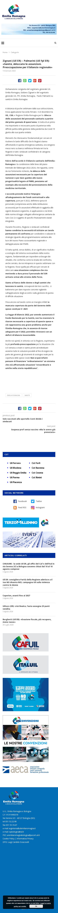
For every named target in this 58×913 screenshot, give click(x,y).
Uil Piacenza (16, 482)
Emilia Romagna (13, 395)
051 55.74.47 (11, 825)
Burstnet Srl (32, 909)
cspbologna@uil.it (16, 831)
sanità (27, 395)
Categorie (15, 52)
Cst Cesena (37, 472)
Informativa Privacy (25, 838)
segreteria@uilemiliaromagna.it (22, 828)
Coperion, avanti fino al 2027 (16, 595)
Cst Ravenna (38, 467)
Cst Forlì (36, 463)
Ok (36, 906)
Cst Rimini (37, 477)
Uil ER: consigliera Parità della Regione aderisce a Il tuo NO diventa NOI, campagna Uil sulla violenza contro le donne (27, 582)
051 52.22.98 (10, 821)
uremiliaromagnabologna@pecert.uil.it (23, 835)
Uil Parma (14, 477)
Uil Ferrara (15, 463)
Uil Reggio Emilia (18, 472)
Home (5, 52)
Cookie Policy (8, 838)
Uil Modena (15, 467)
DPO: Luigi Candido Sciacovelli (16, 842)
